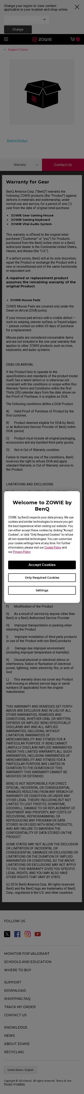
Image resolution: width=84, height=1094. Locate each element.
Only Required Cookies (42, 577)
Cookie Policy (52, 547)
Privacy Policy (21, 551)
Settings (42, 590)
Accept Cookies (42, 565)
